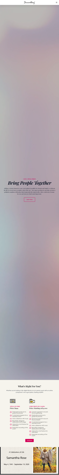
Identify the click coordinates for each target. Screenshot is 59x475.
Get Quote (29, 440)
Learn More (29, 199)
